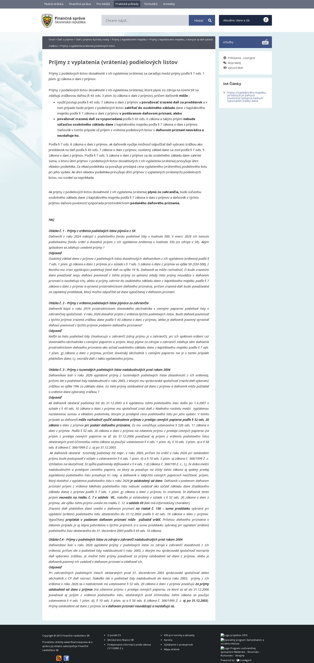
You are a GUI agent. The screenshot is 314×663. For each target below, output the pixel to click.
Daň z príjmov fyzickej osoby (92, 39)
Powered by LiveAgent (236, 660)
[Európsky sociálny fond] (243, 643)
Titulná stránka (53, 4)
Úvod (52, 39)
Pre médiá (103, 4)
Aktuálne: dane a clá (236, 20)
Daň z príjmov (65, 39)
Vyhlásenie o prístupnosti (178, 644)
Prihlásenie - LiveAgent (241, 58)
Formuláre (151, 4)
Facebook (66, 658)
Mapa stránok (171, 649)
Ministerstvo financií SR (120, 639)
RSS (59, 658)
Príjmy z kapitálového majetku (129, 39)
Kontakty (169, 4)
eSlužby (228, 42)
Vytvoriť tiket (235, 68)
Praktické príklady (127, 4)
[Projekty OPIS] (234, 635)
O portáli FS (114, 635)
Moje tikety (234, 63)
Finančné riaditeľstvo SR (76, 635)
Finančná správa (80, 4)
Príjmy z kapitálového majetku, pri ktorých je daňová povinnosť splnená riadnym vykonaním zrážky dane (244, 96)
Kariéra (168, 639)
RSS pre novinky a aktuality (179, 635)
